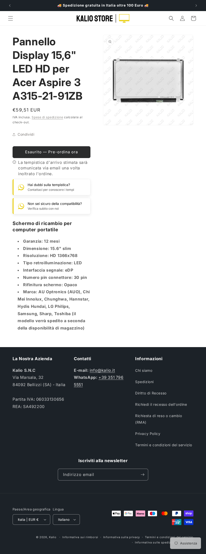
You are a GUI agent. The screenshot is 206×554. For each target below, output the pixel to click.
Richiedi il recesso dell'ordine (161, 404)
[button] (10, 18)
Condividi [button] (26, 134)
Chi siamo (143, 370)
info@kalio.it (102, 370)
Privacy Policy (147, 433)
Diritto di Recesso (151, 393)
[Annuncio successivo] (196, 5)
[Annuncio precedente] (9, 5)
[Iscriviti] (142, 475)
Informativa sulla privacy (121, 537)
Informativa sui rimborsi (80, 537)
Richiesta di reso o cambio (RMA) (158, 419)
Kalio (53, 537)
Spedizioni (144, 382)
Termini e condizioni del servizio (163, 445)
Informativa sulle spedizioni (156, 542)
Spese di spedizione (47, 117)
